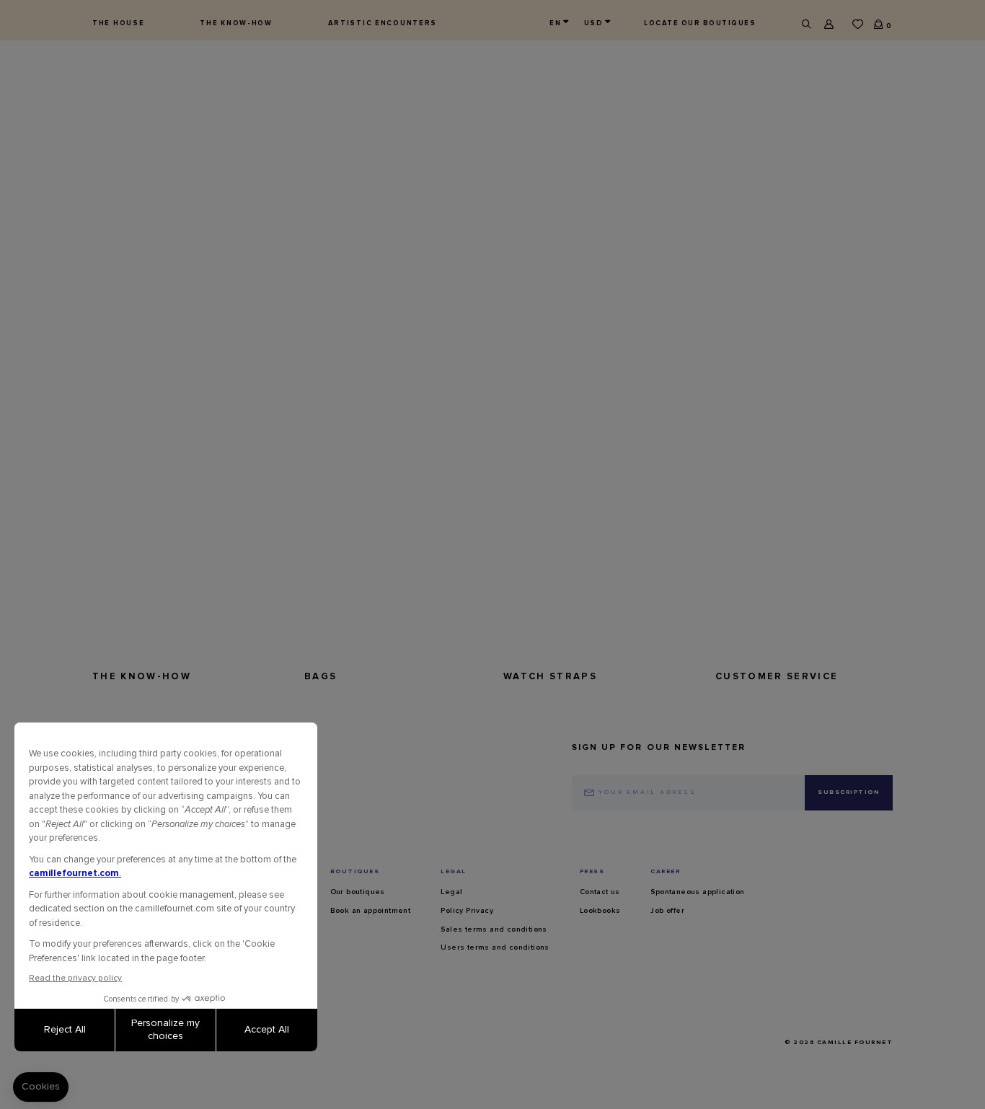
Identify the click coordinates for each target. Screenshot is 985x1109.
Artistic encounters (382, 23)
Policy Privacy (467, 910)
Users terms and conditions (495, 947)
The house (118, 23)
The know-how (236, 23)
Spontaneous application (697, 892)
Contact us (600, 892)
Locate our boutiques (700, 23)
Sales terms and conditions (494, 929)
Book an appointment (370, 910)
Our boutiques (357, 892)
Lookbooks (600, 910)
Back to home (137, 322)
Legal (451, 892)
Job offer (667, 910)
